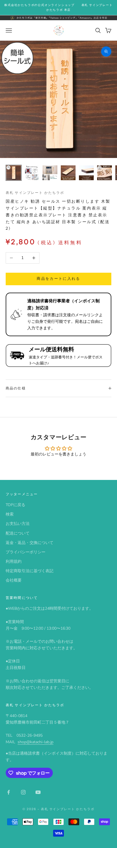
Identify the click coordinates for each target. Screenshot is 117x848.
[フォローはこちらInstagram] (23, 792)
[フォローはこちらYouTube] (38, 792)
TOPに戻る (15, 505)
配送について (18, 533)
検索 (10, 514)
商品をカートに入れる (58, 278)
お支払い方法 (18, 523)
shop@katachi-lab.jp (35, 742)
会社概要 (14, 580)
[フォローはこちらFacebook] (8, 792)
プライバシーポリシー (25, 552)
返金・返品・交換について (29, 542)
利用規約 (14, 561)
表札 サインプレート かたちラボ (35, 192)
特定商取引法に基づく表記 (29, 571)
